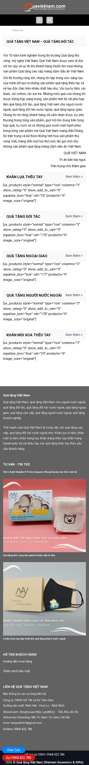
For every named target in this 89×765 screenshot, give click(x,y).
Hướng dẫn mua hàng (17, 661)
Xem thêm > (74, 177)
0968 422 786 (23, 729)
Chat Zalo (13, 750)
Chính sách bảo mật (16, 671)
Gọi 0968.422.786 (18, 758)
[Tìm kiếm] (49, 20)
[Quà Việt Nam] (44, 7)
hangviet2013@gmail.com (26, 722)
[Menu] (39, 20)
